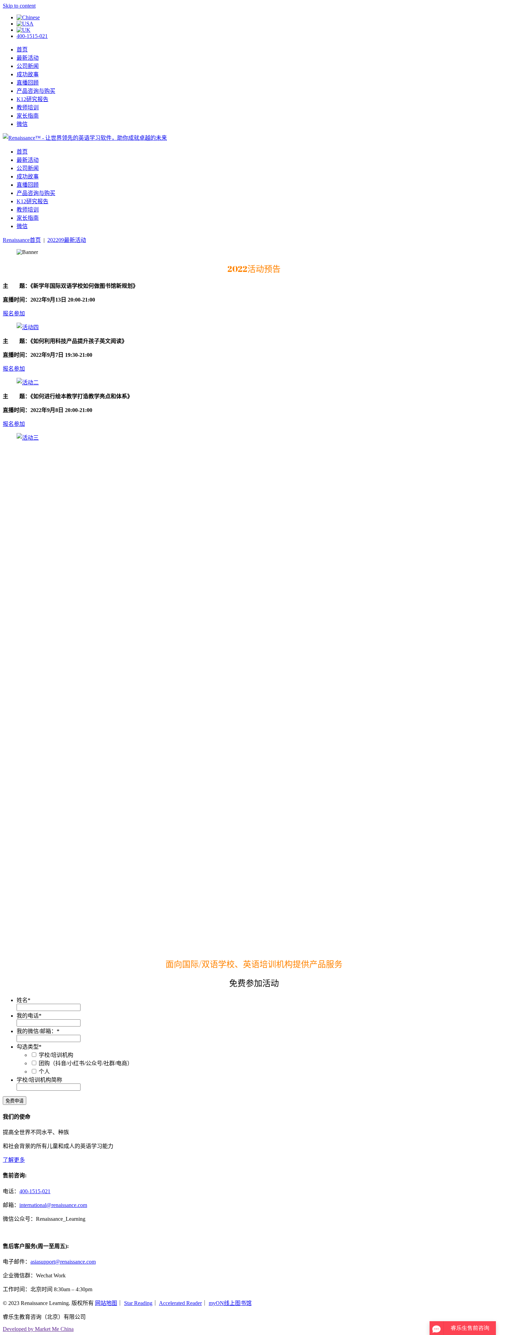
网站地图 (106, 1303)
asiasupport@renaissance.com (63, 1262)
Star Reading (138, 1303)
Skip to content (19, 6)
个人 (44, 1071)
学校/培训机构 (56, 1055)
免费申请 (14, 1100)
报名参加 (14, 313)
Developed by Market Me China (38, 1329)
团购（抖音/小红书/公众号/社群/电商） (86, 1063)
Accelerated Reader (180, 1303)
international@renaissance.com (53, 1205)
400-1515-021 (32, 36)
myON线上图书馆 (230, 1303)
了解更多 (14, 1160)
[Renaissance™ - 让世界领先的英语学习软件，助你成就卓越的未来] (85, 138)
